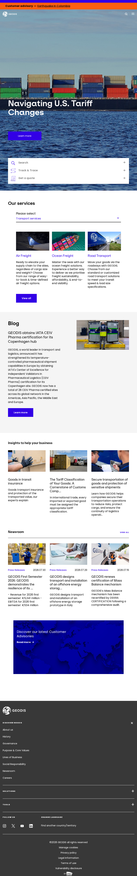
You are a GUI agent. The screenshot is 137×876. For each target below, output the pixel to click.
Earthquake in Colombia (53, 6)
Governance (10, 743)
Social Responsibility (14, 764)
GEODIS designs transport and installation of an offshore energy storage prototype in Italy (67, 600)
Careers (7, 778)
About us (8, 729)
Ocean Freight (62, 255)
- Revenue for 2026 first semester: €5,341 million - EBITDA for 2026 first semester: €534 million (25, 600)
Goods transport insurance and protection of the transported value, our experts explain (26, 495)
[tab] (68, 163)
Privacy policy (69, 852)
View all (26, 298)
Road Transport (99, 255)
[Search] (126, 13)
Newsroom (9, 771)
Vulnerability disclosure (68, 868)
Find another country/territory (58, 825)
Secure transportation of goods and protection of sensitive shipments (109, 483)
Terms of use (68, 863)
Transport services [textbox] (28, 218)
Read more (24, 642)
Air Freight (23, 255)
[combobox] (68, 218)
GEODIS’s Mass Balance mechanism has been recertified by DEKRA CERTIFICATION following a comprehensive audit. (108, 598)
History (7, 736)
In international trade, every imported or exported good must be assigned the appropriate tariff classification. (68, 504)
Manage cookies (68, 847)
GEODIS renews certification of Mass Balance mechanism (106, 580)
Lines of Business (12, 757)
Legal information (68, 858)
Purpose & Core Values (16, 750)
